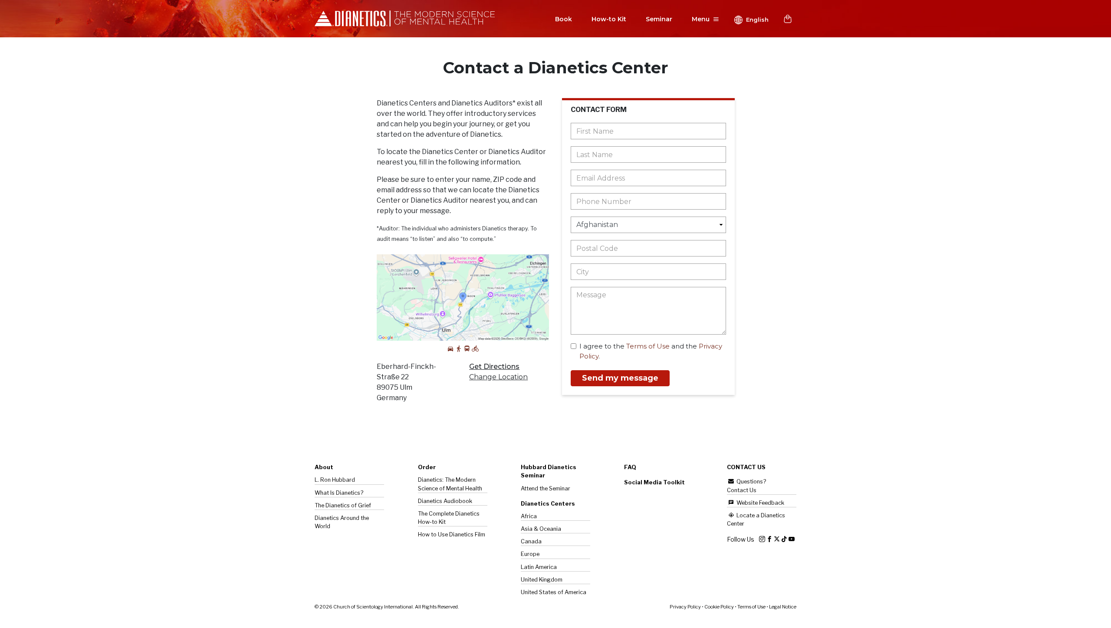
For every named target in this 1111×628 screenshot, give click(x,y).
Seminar (659, 19)
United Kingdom (541, 579)
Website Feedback (759, 503)
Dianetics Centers (548, 503)
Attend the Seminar (545, 488)
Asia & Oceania (541, 529)
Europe (530, 554)
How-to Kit (609, 19)
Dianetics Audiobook (445, 501)
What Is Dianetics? (339, 493)
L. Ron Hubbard (335, 480)
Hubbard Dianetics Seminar (548, 471)
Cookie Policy (719, 607)
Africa (529, 516)
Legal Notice (782, 607)
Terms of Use (648, 346)
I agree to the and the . (650, 351)
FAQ (630, 467)
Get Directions (494, 366)
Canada (531, 541)
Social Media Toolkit (654, 482)
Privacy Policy (685, 607)
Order (427, 467)
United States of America (553, 592)
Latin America (539, 567)
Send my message (620, 378)
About (324, 467)
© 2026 (387, 607)
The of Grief (343, 505)
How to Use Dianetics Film (451, 534)
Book (563, 19)
